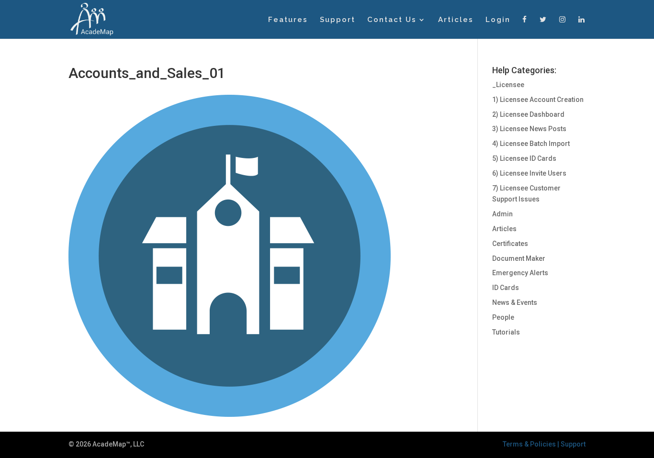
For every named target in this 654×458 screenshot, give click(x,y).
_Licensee (508, 85)
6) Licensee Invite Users (529, 173)
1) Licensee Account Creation (538, 99)
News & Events (514, 302)
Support (337, 20)
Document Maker (518, 258)
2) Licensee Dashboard (528, 114)
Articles (456, 20)
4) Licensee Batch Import (531, 143)
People (503, 317)
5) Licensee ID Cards (524, 158)
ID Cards (505, 287)
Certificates (510, 243)
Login (497, 20)
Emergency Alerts (520, 273)
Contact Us (392, 20)
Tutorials (506, 332)
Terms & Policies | (532, 444)
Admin (502, 214)
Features (288, 20)
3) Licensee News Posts (529, 129)
